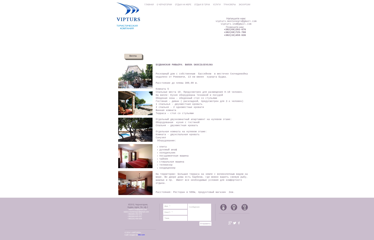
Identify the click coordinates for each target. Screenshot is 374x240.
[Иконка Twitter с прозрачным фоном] (234, 223)
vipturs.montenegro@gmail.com (236, 21)
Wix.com (141, 235)
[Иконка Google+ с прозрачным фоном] (230, 223)
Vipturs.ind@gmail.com (137, 209)
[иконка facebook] (239, 223)
